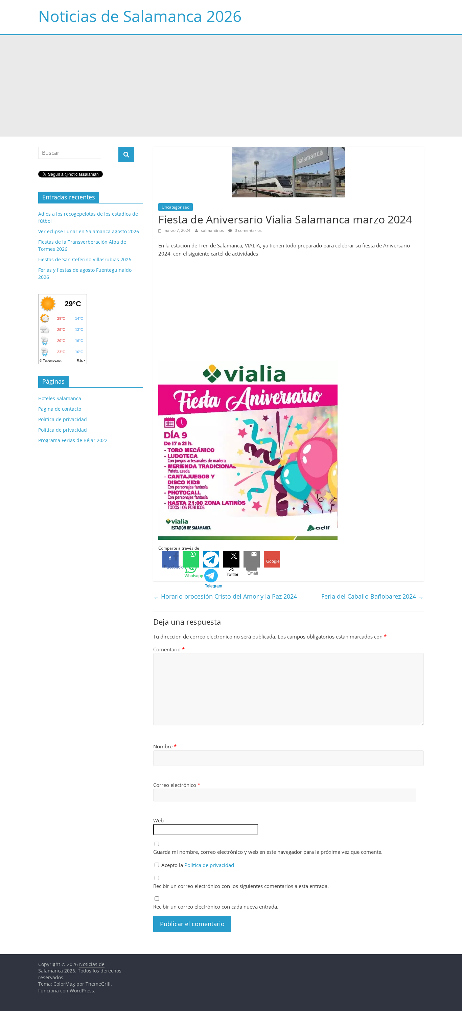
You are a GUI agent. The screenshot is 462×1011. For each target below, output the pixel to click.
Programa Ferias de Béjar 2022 (73, 440)
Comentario (169, 649)
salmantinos (213, 230)
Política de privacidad (209, 865)
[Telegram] (211, 559)
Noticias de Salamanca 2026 (139, 15)
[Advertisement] (231, 86)
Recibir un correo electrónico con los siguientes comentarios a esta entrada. (241, 886)
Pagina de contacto (59, 409)
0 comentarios (248, 230)
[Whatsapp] (191, 559)
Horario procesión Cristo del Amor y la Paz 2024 (225, 596)
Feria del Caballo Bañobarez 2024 (372, 596)
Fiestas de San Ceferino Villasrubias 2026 (84, 259)
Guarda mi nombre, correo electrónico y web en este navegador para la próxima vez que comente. (268, 851)
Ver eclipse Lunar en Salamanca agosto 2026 (88, 231)
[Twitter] (231, 559)
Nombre (165, 746)
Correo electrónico (176, 784)
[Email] (252, 559)
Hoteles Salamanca (59, 398)
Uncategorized (175, 207)
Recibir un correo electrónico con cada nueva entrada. (215, 906)
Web (158, 820)
